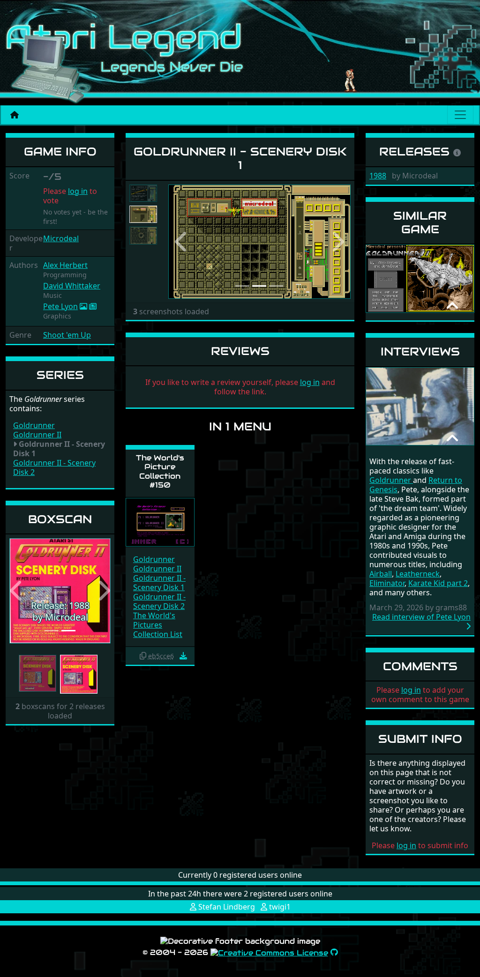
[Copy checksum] (143, 656)
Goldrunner (34, 425)
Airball (380, 574)
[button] (16, 590)
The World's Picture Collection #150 (160, 471)
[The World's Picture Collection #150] (160, 521)
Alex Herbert (65, 265)
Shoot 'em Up (67, 335)
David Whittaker (71, 286)
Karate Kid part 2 (438, 583)
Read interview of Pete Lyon (421, 617)
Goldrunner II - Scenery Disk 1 (159, 582)
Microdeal (61, 238)
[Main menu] (460, 114)
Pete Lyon (60, 306)
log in (78, 191)
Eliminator (387, 583)
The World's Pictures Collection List (157, 624)
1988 (377, 175)
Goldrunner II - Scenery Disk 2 (54, 467)
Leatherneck (418, 574)
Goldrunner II (37, 434)
